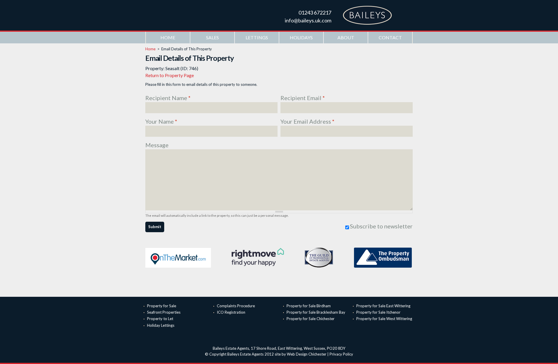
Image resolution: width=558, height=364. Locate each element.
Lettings (257, 37)
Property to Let (160, 318)
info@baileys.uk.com (308, 20)
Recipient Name (168, 97)
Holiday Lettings (160, 325)
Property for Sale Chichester (311, 318)
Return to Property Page (169, 75)
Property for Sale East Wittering (383, 305)
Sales (212, 37)
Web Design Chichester (306, 354)
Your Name (161, 121)
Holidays (301, 37)
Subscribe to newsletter (381, 226)
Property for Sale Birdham (309, 305)
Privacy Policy (341, 354)
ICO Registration (231, 312)
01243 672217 (314, 12)
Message (157, 144)
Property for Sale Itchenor (378, 312)
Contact (390, 37)
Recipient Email (302, 97)
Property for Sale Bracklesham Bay (316, 312)
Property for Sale (161, 305)
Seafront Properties (163, 312)
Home (167, 37)
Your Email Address (307, 121)
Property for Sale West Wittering (384, 318)
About (345, 37)
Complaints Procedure (236, 305)
